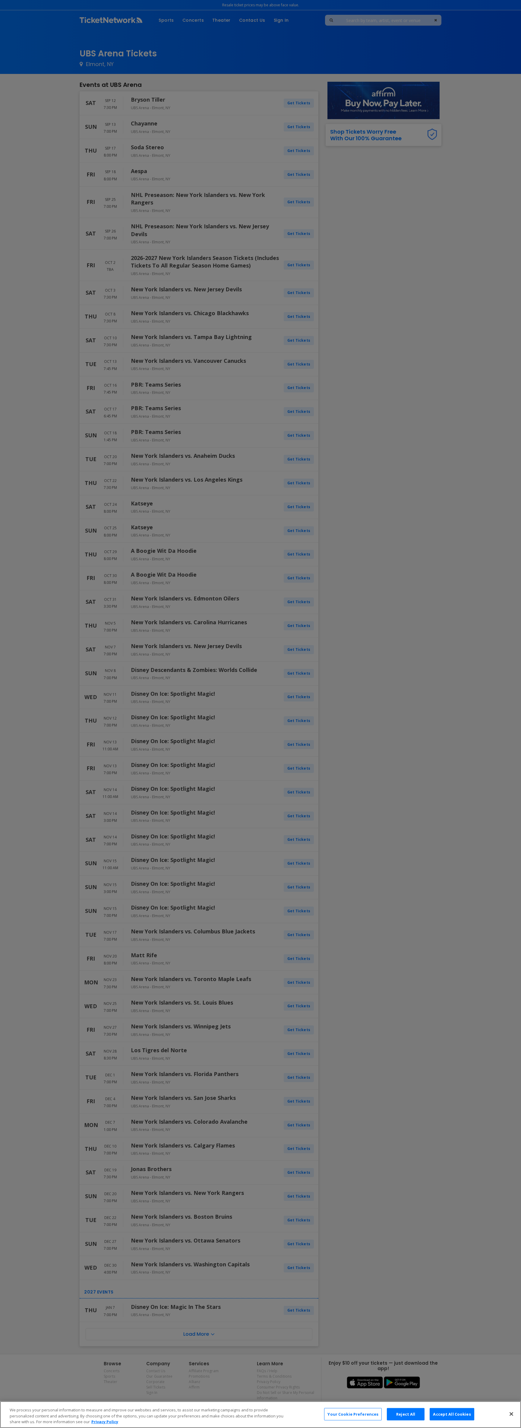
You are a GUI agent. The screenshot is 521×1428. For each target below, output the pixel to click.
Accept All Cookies (452, 1414)
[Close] (511, 1413)
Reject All (405, 1414)
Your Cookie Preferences (352, 1414)
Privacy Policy (104, 1421)
